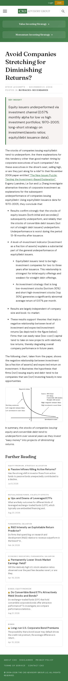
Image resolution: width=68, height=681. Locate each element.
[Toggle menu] (5, 11)
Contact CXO (36, 665)
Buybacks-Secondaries (33, 90)
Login (50, 2)
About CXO (10, 660)
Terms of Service (14, 665)
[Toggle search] (63, 11)
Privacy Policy (44, 660)
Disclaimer (26, 660)
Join (59, 2)
